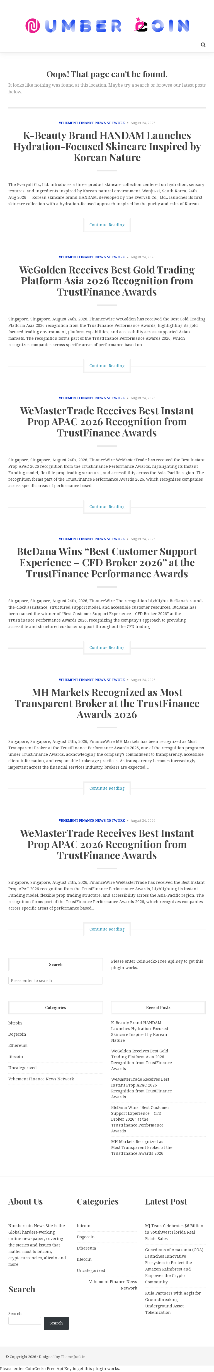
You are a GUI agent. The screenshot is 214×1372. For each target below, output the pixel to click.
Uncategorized (22, 1068)
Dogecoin (17, 1034)
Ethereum (18, 1045)
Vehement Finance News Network (92, 123)
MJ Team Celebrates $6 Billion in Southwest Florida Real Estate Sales (174, 1232)
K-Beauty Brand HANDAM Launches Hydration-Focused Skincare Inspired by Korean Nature (107, 146)
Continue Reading (107, 225)
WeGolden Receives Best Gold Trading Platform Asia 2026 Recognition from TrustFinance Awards (107, 280)
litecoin (15, 1056)
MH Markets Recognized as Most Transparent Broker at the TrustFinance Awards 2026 (107, 703)
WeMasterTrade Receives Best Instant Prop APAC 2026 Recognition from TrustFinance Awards (107, 421)
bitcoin (15, 1023)
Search (15, 1313)
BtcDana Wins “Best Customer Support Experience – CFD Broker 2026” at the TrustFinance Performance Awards (107, 562)
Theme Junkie (73, 1357)
